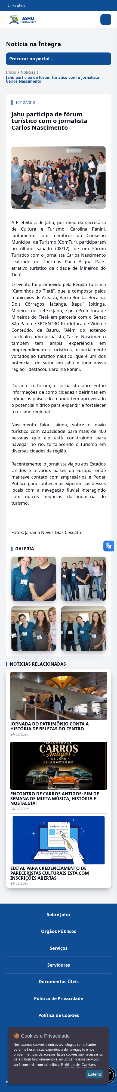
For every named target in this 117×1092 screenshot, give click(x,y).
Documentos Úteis (59, 982)
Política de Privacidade (58, 998)
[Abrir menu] (105, 19)
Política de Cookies (58, 1015)
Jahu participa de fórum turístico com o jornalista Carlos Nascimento (52, 79)
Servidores (58, 965)
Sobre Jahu (58, 914)
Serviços (58, 948)
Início (11, 72)
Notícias (28, 72)
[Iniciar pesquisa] (105, 58)
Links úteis (16, 5)
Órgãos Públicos (58, 931)
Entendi (94, 1074)
